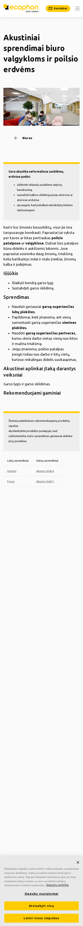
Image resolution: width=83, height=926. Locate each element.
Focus (11, 481)
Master (12, 471)
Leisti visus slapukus (41, 918)
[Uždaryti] (78, 862)
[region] (41, 891)
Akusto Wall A (45, 471)
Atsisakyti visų (41, 906)
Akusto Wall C (45, 481)
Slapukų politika (57, 885)
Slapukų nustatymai (42, 894)
